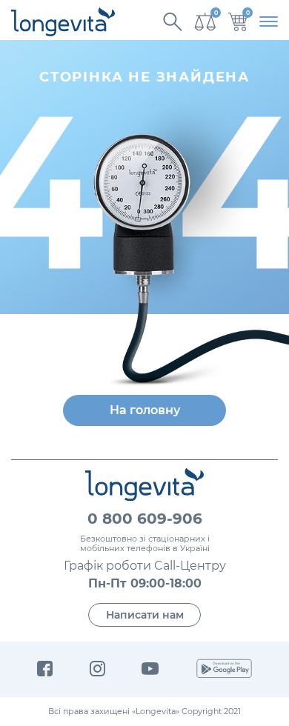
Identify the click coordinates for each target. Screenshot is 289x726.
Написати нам (145, 615)
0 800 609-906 (144, 518)
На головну (145, 410)
